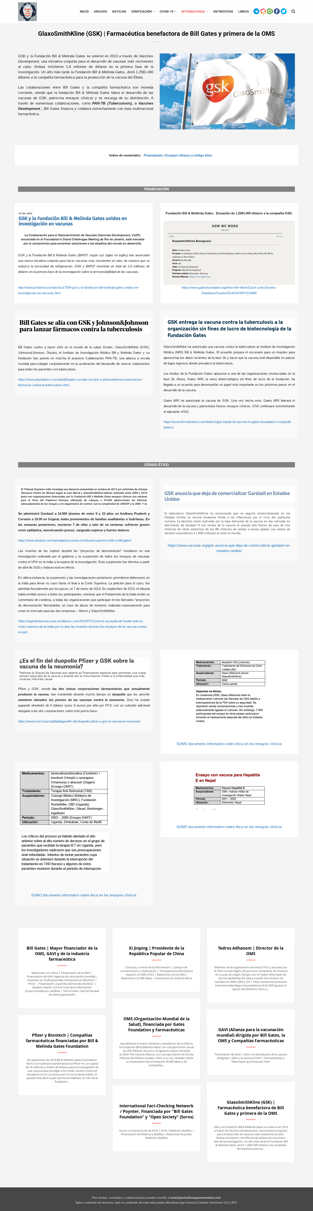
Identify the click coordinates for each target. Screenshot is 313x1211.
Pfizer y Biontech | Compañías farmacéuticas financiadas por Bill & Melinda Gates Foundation (62, 1040)
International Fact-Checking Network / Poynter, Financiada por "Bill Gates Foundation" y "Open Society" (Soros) (156, 1111)
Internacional (193, 11)
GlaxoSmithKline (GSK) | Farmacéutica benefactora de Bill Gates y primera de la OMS (251, 1107)
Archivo (100, 11)
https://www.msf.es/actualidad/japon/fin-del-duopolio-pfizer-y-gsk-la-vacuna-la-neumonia (79, 721)
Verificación (141, 11)
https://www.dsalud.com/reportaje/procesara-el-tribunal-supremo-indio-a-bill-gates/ (75, 540)
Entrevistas (223, 11)
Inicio (84, 11)
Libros (243, 11)
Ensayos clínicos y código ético (188, 155)
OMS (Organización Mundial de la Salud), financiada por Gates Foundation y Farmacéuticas (156, 1024)
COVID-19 (166, 11)
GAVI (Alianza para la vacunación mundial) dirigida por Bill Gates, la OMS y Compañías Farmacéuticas (251, 1035)
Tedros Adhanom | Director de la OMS (250, 950)
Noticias (119, 11)
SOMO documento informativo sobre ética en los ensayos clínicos (229, 744)
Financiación (153, 155)
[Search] (293, 11)
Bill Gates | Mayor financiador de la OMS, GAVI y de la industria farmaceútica (62, 953)
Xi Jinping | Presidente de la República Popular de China (156, 950)
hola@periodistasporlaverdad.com (195, 1197)
